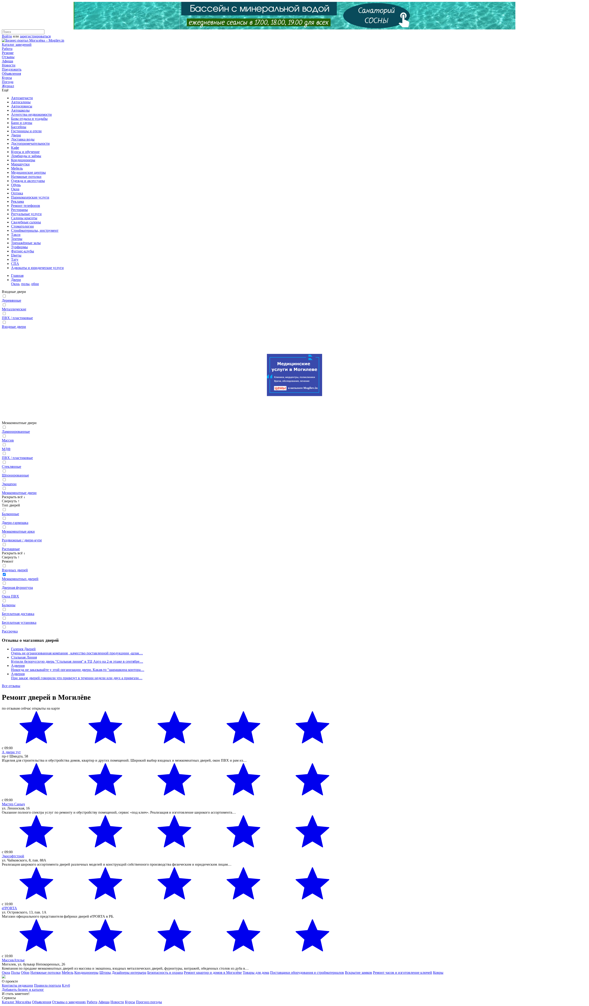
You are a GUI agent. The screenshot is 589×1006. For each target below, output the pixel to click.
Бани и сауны (21, 123)
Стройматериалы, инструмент (34, 230)
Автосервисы (21, 106)
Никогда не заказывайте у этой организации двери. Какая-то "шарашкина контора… (77, 670)
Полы (15, 972)
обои (35, 284)
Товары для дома (256, 972)
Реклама (17, 201)
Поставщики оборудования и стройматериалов (307, 972)
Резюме (8, 53)
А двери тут (11, 752)
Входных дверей (15, 570)
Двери (16, 135)
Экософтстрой (13, 856)
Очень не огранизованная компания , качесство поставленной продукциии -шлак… (77, 653)
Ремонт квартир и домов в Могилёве (213, 972)
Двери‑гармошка (15, 523)
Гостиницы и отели (26, 131)
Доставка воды (23, 139)
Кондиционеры (23, 160)
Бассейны (18, 127)
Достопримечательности (30, 143)
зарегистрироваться (35, 36)
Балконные (10, 514)
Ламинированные (16, 432)
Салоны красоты (24, 218)
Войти (7, 36)
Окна (15, 189)
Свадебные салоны (26, 222)
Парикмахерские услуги (30, 197)
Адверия (18, 666)
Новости (8, 65)
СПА (15, 264)
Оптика (17, 193)
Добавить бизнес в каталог (23, 990)
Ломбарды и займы (26, 156)
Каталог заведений (17, 44)
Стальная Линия (24, 657)
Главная (17, 276)
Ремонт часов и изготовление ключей (402, 972)
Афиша (7, 61)
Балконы (8, 605)
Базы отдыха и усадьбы (29, 119)
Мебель (17, 168)
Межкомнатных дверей (20, 579)
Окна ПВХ (10, 596)
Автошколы (20, 110)
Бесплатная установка (19, 622)
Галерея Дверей (23, 649)
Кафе (15, 148)
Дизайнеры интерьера (129, 972)
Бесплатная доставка (18, 614)
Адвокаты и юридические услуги (37, 268)
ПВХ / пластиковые (17, 318)
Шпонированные (15, 475)
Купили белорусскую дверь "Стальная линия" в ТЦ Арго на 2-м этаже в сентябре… (77, 661)
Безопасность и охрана (165, 972)
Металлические (14, 309)
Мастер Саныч (13, 804)
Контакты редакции (17, 985)
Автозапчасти (22, 98)
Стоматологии (22, 226)
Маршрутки (20, 164)
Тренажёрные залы (26, 243)
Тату (14, 259)
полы (25, 284)
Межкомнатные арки (18, 531)
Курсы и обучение (25, 152)
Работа (7, 49)
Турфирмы (19, 247)
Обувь (16, 185)
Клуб (66, 985)
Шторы (105, 972)
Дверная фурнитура (17, 588)
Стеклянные (11, 466)
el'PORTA (9, 908)
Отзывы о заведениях (69, 1002)
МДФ (6, 449)
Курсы (7, 78)
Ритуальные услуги (26, 214)
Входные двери (14, 327)
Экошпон (9, 484)
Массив (8, 440)
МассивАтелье (13, 960)
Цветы (16, 255)
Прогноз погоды (149, 1002)
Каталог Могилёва (16, 1002)
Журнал (8, 86)
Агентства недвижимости (31, 114)
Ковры (438, 972)
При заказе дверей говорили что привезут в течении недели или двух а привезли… (76, 678)
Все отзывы (11, 686)
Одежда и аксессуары (28, 181)
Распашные (11, 549)
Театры (16, 239)
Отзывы (8, 57)
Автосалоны (21, 102)
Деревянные (11, 300)
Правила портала (47, 985)
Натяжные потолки (26, 177)
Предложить (11, 69)
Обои (25, 972)
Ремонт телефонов (25, 206)
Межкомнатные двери (19, 493)
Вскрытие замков (358, 972)
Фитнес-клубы (22, 251)
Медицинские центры (28, 172)
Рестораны (19, 210)
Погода (7, 82)
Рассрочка (10, 631)
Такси (15, 235)
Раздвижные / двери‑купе (22, 540)
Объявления (11, 73)
